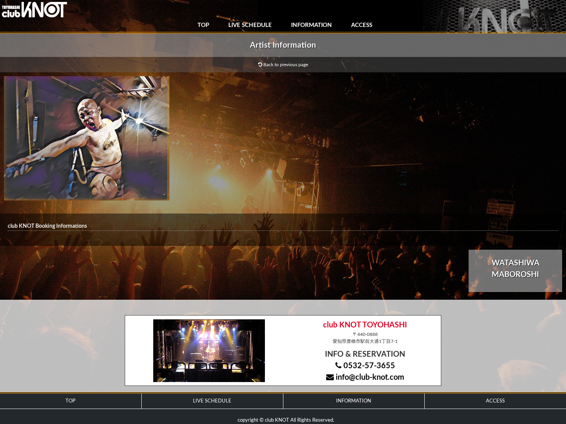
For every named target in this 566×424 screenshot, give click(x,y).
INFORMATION (311, 25)
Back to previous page (285, 64)
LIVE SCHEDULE (250, 25)
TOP (203, 25)
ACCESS (361, 25)
